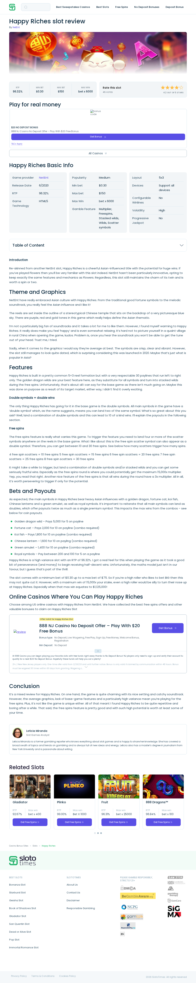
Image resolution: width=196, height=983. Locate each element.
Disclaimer (73, 900)
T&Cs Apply (16, 143)
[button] (95, 833)
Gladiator (20, 802)
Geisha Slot (16, 900)
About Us (72, 885)
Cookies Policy (67, 976)
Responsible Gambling (81, 908)
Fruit (104, 802)
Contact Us (73, 892)
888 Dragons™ (157, 802)
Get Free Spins (28, 822)
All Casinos (96, 153)
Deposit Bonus (175, 7)
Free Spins (121, 7)
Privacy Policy (19, 976)
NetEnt (16, 27)
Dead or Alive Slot (20, 932)
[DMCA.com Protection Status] (128, 887)
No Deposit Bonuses (146, 7)
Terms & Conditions (43, 976)
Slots (35, 845)
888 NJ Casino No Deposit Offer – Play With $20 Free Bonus (45, 131)
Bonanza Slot (17, 885)
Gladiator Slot (17, 916)
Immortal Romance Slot (23, 947)
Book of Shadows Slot (22, 908)
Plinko (61, 802)
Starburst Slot (17, 892)
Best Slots (102, 7)
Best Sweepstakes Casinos (73, 7)
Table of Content (28, 245)
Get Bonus (96, 136)
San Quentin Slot (19, 924)
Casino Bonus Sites (18, 845)
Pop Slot (14, 939)
